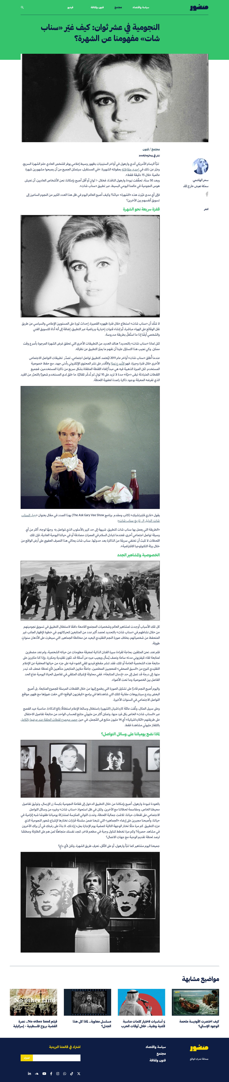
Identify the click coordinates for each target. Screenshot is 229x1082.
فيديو (70, 7)
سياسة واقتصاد (141, 7)
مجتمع (118, 7)
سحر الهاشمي (200, 180)
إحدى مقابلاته (130, 169)
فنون (146, 149)
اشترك (27, 1058)
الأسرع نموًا (118, 363)
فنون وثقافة (97, 7)
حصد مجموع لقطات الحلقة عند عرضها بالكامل (49, 719)
